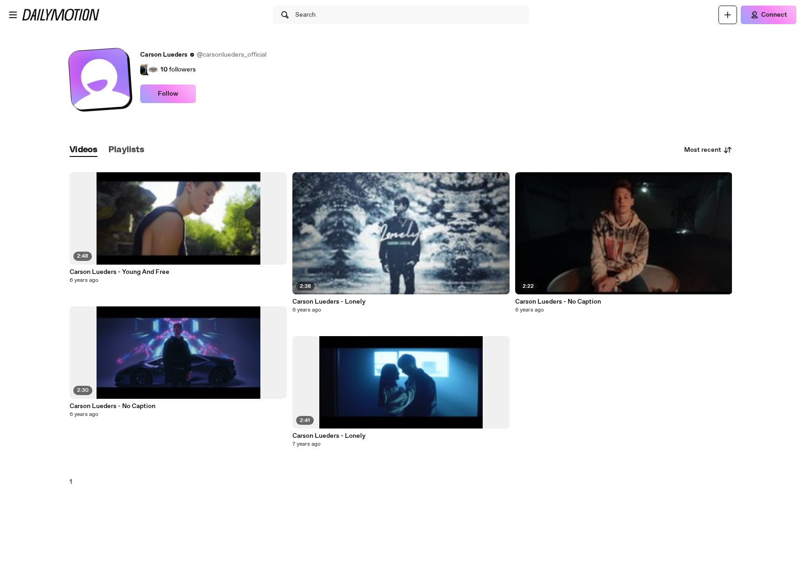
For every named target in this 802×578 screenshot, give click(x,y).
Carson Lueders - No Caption (112, 406)
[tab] (83, 150)
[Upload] (727, 15)
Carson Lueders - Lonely (329, 301)
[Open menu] (13, 15)
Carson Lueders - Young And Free (119, 272)
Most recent (702, 150)
